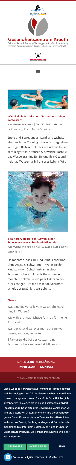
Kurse (27, 129)
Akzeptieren (38, 446)
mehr (61, 446)
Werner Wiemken (23, 124)
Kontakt (46, 367)
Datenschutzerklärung (36, 362)
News (35, 129)
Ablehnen (15, 446)
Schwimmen (47, 129)
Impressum (27, 367)
